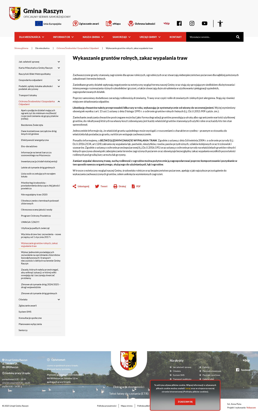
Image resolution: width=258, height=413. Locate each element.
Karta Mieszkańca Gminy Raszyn (36, 67)
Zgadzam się (185, 401)
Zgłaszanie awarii (28, 305)
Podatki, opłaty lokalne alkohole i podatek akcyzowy (36, 87)
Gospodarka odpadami (30, 80)
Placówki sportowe (211, 375)
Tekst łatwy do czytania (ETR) (128, 393)
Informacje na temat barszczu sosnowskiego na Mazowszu (36, 154)
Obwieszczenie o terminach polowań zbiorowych (40, 202)
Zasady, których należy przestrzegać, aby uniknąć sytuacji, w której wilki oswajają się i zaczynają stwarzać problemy (40, 273)
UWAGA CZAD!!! (30, 221)
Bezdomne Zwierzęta (32, 124)
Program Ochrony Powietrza (36, 215)
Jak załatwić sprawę (29, 61)
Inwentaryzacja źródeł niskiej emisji (39, 161)
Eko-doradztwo (29, 146)
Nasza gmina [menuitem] (91, 36)
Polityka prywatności (106, 405)
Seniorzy (23, 330)
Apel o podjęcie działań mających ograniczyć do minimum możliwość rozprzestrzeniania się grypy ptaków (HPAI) (39, 114)
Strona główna (21, 48)
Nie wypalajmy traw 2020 (34, 194)
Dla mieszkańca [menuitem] (29, 36)
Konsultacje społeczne (30, 317)
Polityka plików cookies (148, 405)
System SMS (25, 311)
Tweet (104, 186)
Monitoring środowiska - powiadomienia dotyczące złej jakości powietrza (40, 185)
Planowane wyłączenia (30, 324)
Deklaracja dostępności (128, 387)
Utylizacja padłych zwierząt (35, 228)
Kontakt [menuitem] (176, 36)
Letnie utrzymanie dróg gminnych (38, 167)
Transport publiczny (182, 379)
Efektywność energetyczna (35, 140)
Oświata (23, 299)
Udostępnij (83, 186)
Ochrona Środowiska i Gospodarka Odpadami (78, 48)
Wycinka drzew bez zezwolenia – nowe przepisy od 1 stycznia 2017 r (41, 235)
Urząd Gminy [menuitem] (148, 36)
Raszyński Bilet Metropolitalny (35, 73)
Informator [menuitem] (61, 36)
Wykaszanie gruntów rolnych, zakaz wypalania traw (39, 244)
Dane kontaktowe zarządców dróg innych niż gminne (39, 132)
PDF (138, 186)
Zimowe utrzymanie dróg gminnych (39, 293)
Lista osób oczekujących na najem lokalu (38, 175)
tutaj (188, 388)
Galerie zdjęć (208, 379)
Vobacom (251, 407)
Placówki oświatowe (211, 371)
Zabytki (205, 367)
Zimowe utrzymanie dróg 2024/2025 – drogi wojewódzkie (40, 286)
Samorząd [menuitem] (120, 36)
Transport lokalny (28, 95)
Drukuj (119, 186)
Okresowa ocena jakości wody (36, 209)
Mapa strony (127, 405)
